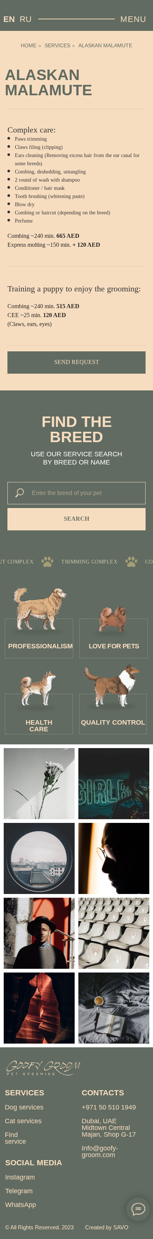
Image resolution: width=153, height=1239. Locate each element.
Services (57, 45)
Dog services (24, 1107)
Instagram (20, 1177)
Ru (26, 19)
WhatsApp (20, 1204)
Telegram (19, 1191)
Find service (15, 1138)
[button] (76, 362)
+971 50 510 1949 (109, 1107)
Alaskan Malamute (105, 45)
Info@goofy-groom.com (100, 1151)
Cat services (23, 1121)
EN (9, 19)
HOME (28, 45)
